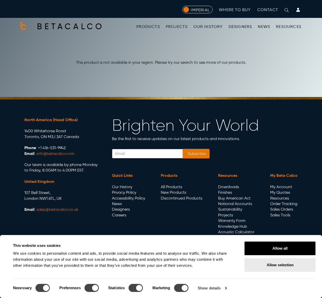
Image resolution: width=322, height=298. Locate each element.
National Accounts (235, 203)
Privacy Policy (124, 192)
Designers (240, 26)
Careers (119, 215)
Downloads (228, 186)
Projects (177, 26)
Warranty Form (232, 220)
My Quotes (280, 192)
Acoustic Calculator (236, 231)
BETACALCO (70, 26)
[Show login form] (298, 10)
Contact (267, 9)
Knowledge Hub (232, 226)
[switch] (92, 288)
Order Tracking (283, 203)
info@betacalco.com (55, 153)
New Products (173, 192)
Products (148, 26)
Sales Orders (281, 209)
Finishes (225, 192)
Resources (288, 26)
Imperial (200, 10)
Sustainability (230, 209)
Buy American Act (234, 198)
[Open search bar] (287, 10)
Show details (209, 288)
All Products (171, 186)
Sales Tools (280, 215)
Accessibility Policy (128, 198)
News (264, 26)
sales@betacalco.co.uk (57, 209)
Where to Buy (235, 9)
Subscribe (196, 153)
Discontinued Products (181, 198)
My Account (281, 186)
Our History (208, 26)
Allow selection (280, 265)
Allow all (280, 248)
